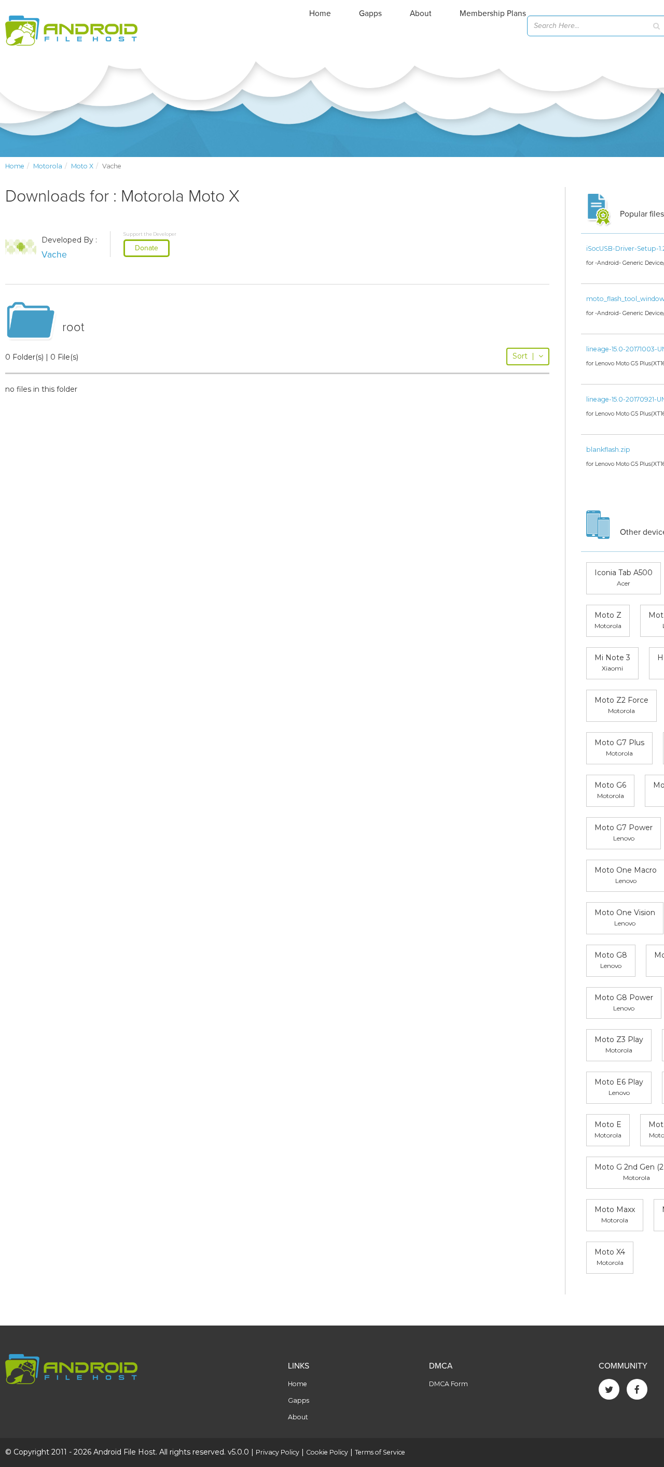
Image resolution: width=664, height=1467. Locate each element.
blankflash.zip (608, 449)
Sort (523, 356)
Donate (146, 248)
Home (320, 13)
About (421, 13)
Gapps (370, 13)
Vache (54, 254)
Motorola (47, 166)
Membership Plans (493, 13)
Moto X (82, 166)
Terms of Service (380, 1452)
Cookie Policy (327, 1452)
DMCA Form (448, 1384)
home (14, 166)
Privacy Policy (277, 1452)
